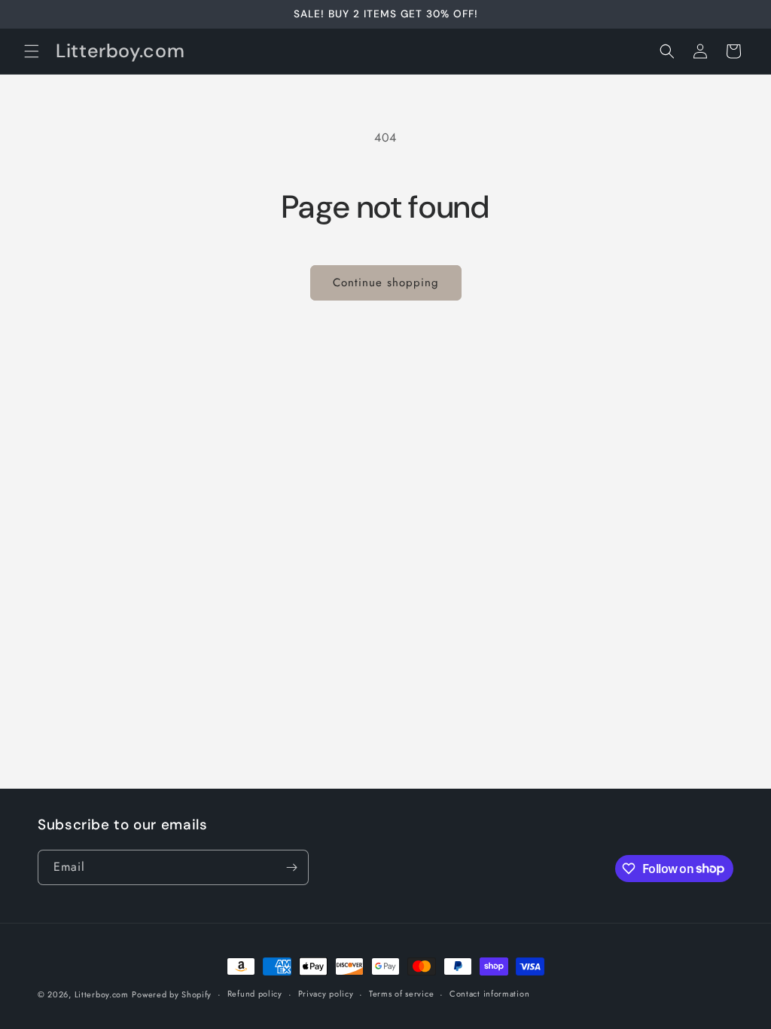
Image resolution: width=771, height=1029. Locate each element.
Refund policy (254, 994)
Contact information (489, 994)
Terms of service (401, 994)
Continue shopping (386, 282)
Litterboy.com (102, 994)
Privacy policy (326, 994)
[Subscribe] (291, 867)
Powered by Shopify (172, 994)
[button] (31, 51)
